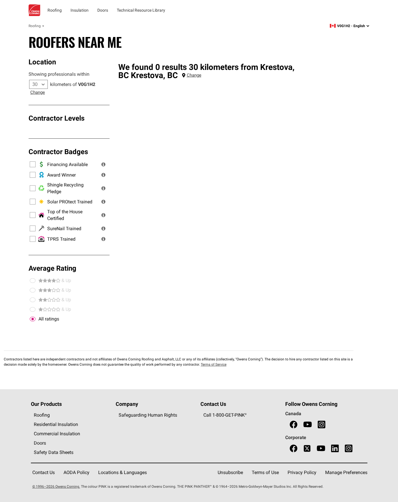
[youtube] (307, 425)
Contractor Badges (58, 151)
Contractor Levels (56, 118)
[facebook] (293, 424)
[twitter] (307, 448)
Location (42, 61)
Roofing (35, 26)
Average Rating (52, 268)
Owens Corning (34, 10)
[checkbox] (32, 319)
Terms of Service (213, 364)
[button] (103, 164)
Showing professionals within (59, 74)
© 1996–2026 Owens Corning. (56, 486)
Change (37, 92)
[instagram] (321, 424)
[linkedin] (335, 448)
